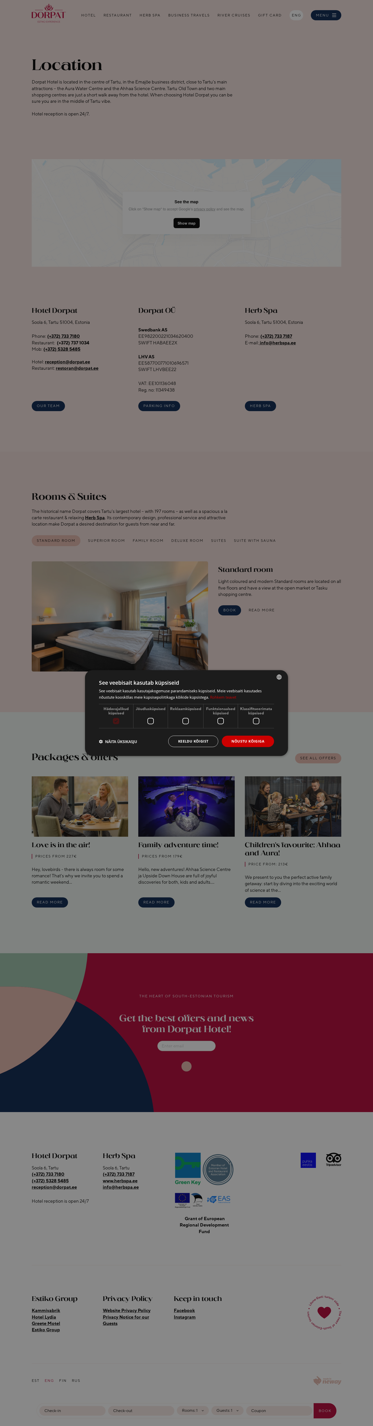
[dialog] (186, 713)
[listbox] (279, 676)
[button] (118, 741)
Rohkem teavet (223, 696)
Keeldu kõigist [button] (193, 741)
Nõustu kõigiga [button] (247, 741)
